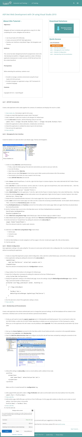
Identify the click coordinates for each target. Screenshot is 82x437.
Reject (17, 431)
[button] (32, 410)
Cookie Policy (14, 434)
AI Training (35, 3)
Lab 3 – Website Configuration (58, 52)
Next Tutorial (75, 429)
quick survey (61, 424)
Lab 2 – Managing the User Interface (59, 50)
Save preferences (28, 431)
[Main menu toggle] (77, 3)
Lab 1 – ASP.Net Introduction (57, 48)
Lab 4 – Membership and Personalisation (61, 54)
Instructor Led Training (20, 3)
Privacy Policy (19, 434)
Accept (6, 431)
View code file (10, 130)
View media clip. (10, 113)
